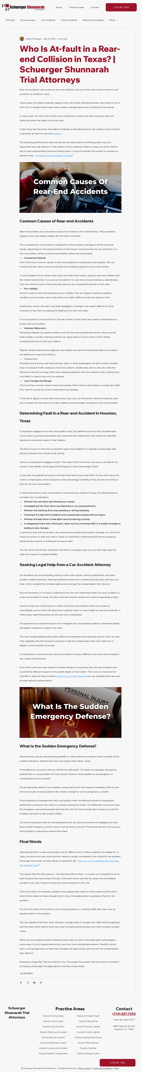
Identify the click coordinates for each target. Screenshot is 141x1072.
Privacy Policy (84, 1068)
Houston (46, 1026)
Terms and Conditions (103, 1068)
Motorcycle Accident (93, 20)
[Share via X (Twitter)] (27, 982)
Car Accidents (48, 20)
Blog (117, 1068)
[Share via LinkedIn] (34, 982)
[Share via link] (41, 982)
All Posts (10, 20)
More (112, 20)
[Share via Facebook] (21, 982)
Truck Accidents (69, 20)
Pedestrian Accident (57, 1043)
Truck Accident (57, 1026)
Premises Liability (92, 1026)
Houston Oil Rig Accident (88, 1053)
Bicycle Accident (57, 1037)
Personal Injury (28, 20)
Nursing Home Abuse (92, 1037)
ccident (59, 1021)
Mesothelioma (92, 1043)
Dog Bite (92, 1048)
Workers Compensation (57, 1053)
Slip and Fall (92, 1021)
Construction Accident (57, 1048)
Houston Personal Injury (53, 1016)
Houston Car (49, 1021)
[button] (59, 7)
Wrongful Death (92, 1016)
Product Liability (92, 1032)
